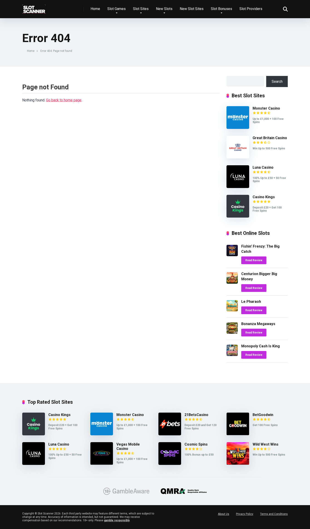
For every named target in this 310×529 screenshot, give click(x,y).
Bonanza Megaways (258, 324)
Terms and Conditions (274, 514)
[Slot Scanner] (34, 7)
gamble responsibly (117, 520)
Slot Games (116, 9)
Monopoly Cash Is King (260, 346)
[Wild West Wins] (237, 463)
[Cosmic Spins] (169, 463)
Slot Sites (141, 9)
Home (95, 9)
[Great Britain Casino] (237, 157)
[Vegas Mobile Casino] (101, 463)
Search (277, 81)
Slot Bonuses (221, 9)
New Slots (164, 9)
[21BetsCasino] (169, 434)
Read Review (253, 260)
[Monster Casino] (237, 127)
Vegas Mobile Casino (128, 446)
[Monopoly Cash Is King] (232, 355)
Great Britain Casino (270, 138)
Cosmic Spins (196, 444)
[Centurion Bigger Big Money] (232, 282)
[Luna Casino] (237, 187)
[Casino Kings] (237, 216)
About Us (223, 514)
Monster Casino (266, 108)
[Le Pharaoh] (232, 310)
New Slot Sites (192, 9)
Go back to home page (63, 100)
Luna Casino (263, 167)
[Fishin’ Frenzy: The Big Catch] (232, 255)
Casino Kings (264, 197)
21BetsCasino (196, 415)
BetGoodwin (263, 415)
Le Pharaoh (251, 301)
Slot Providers (250, 9)
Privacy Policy (244, 514)
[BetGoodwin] (237, 434)
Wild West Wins (265, 444)
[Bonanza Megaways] (232, 332)
